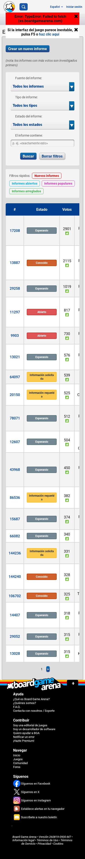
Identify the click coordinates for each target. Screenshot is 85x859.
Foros (16, 767)
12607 (15, 442)
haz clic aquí (49, 34)
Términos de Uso (47, 840)
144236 (15, 553)
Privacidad (44, 843)
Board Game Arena (24, 837)
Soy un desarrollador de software (34, 729)
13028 (15, 653)
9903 (15, 335)
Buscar (28, 156)
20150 (15, 395)
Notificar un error (23, 737)
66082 (15, 536)
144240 (15, 576)
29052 (15, 636)
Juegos (18, 759)
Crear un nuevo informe (27, 49)
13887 (15, 263)
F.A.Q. (16, 707)
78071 (15, 418)
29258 (15, 288)
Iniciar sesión (74, 6)
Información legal (23, 840)
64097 (15, 377)
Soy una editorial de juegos (30, 725)
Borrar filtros (52, 156)
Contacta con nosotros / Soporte (34, 710)
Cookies (58, 843)
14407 (15, 615)
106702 (15, 596)
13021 (15, 357)
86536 (15, 498)
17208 (15, 231)
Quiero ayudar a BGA (26, 733)
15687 (15, 519)
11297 (15, 312)
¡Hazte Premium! (23, 740)
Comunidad (20, 763)
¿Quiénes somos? (24, 703)
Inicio (16, 755)
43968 (15, 470)
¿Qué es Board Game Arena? (31, 699)
